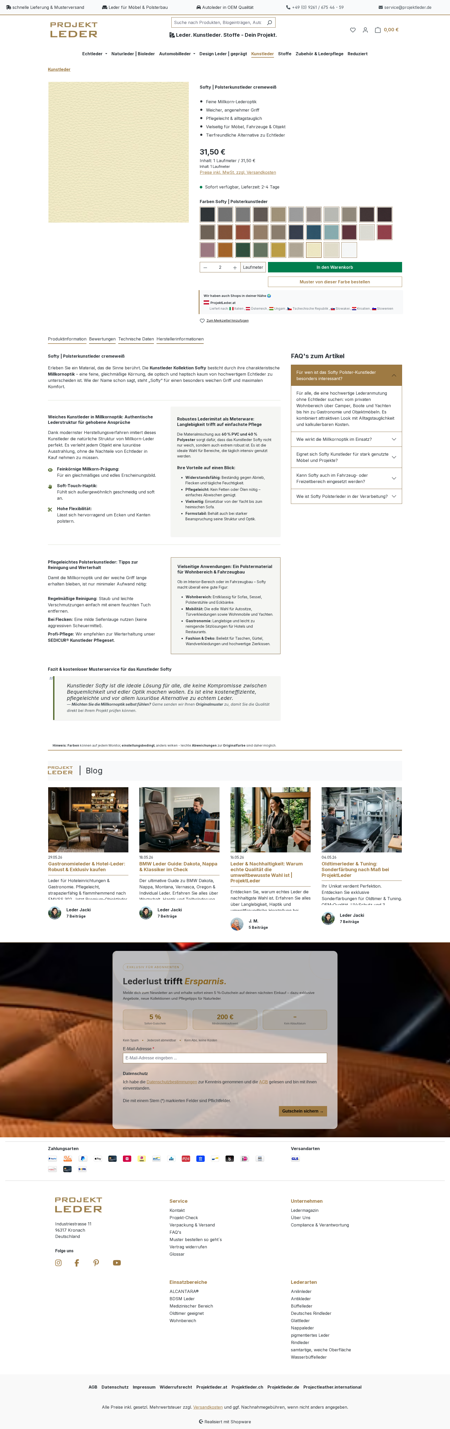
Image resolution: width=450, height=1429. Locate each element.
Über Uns (300, 1217)
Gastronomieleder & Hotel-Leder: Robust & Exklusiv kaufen (86, 866)
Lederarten (304, 1282)
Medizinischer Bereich (191, 1306)
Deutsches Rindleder (311, 1313)
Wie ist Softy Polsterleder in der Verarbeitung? (342, 496)
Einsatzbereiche (188, 1282)
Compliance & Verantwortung (320, 1225)
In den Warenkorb (335, 267)
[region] (119, 152)
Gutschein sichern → (303, 1111)
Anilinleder (301, 1291)
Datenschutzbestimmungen (172, 1082)
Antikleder (301, 1298)
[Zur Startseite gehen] (74, 29)
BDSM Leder (182, 1298)
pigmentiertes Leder (310, 1335)
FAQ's (175, 1232)
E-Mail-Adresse (138, 1049)
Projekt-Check (184, 1217)
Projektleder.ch (247, 1387)
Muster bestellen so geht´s (196, 1239)
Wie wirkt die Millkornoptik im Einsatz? (334, 439)
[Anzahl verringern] (205, 267)
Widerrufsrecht (176, 1387)
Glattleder (300, 1320)
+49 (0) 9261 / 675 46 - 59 (318, 7)
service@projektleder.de (408, 7)
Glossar (177, 1254)
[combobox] (217, 22)
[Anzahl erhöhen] (235, 267)
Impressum (144, 1387)
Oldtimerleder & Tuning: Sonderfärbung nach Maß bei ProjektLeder (355, 869)
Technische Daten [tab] (136, 338)
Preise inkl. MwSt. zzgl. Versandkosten (238, 172)
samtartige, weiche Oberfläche (321, 1349)
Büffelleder (301, 1306)
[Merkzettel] (353, 30)
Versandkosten (208, 1407)
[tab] (67, 339)
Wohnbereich (183, 1320)
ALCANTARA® (184, 1291)
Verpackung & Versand (192, 1225)
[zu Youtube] (117, 1263)
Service (179, 1201)
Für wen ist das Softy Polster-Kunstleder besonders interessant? (336, 375)
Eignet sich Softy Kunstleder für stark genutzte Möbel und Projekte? (342, 457)
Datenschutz (115, 1387)
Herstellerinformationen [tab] (180, 338)
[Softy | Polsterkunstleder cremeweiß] (118, 152)
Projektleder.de (283, 1387)
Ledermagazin (304, 1210)
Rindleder (300, 1342)
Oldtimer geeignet (187, 1313)
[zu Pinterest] (96, 1263)
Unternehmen (307, 1201)
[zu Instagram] (58, 1263)
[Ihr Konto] (365, 30)
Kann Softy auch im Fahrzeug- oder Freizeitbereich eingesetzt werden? (332, 478)
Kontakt (177, 1210)
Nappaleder (302, 1327)
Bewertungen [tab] (102, 338)
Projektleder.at (211, 1387)
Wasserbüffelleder (309, 1357)
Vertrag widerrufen (188, 1246)
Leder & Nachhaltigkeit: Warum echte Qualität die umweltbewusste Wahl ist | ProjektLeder (266, 872)
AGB (263, 1082)
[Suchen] (269, 22)
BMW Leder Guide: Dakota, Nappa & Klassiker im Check (178, 866)
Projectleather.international (332, 1387)
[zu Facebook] (76, 1263)
